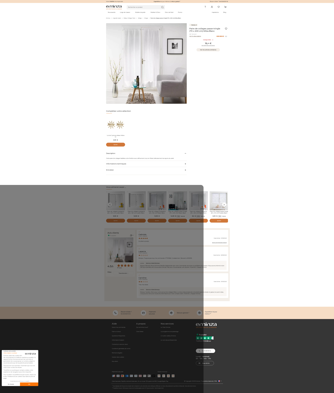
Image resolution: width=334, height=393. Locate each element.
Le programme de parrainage (169, 331)
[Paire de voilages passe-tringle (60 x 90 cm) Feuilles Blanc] (219, 200)
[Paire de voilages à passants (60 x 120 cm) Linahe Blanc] (115, 200)
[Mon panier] (225, 7)
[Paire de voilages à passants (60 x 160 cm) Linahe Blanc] (136, 200)
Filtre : (110, 272)
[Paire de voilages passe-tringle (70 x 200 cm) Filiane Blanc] (177, 200)
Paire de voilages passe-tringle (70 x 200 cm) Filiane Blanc (177, 212)
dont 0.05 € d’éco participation (208, 45)
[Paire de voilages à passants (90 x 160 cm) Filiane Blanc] (198, 200)
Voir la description (195, 36)
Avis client (115, 361)
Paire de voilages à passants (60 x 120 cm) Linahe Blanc (115, 212)
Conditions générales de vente (121, 348)
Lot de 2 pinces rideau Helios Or (115, 136)
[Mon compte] (212, 7)
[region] (167, 18)
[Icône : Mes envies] (226, 28)
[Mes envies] (218, 7)
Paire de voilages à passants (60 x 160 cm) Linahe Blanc (136, 212)
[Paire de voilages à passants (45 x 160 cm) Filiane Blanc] (157, 200)
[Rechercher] (162, 7)
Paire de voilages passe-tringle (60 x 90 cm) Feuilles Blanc (219, 212)
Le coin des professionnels (169, 340)
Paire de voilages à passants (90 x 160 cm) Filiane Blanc (198, 212)
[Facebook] (163, 375)
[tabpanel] (152, 12)
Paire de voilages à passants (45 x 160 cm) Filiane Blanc (157, 212)
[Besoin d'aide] (205, 7)
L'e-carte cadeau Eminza (168, 336)
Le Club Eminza (165, 327)
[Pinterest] (159, 375)
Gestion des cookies (118, 357)
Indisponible (207, 40)
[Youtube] (168, 375)
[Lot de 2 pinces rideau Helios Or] (115, 124)
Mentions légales (117, 353)
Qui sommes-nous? (142, 327)
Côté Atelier (139, 331)
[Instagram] (173, 375)
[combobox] (123, 273)
